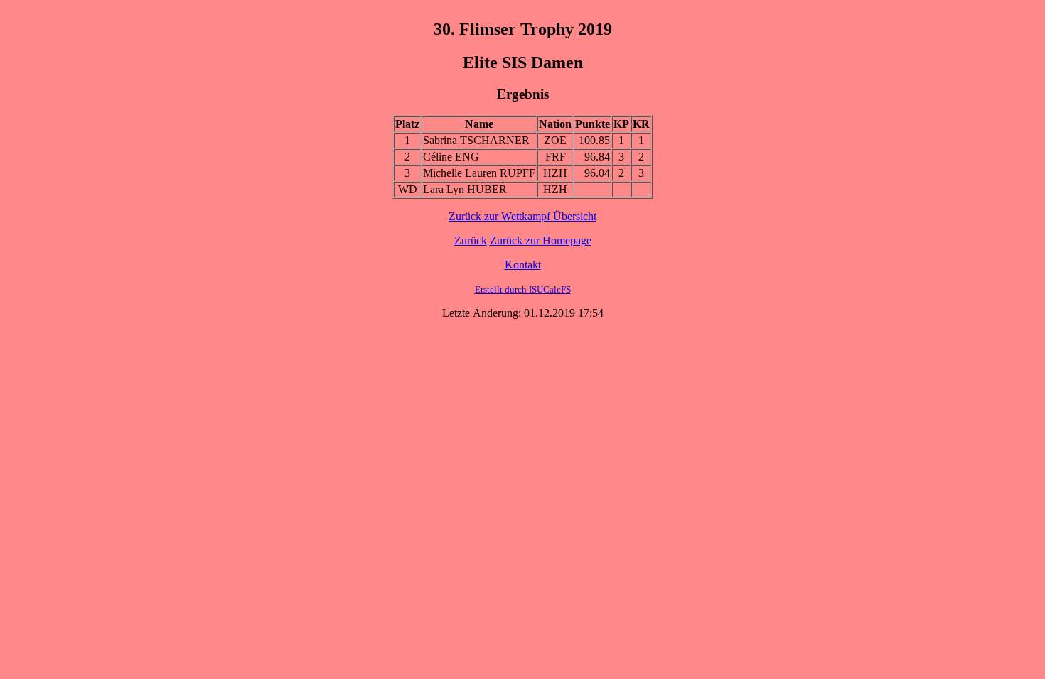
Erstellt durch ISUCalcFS (523, 289)
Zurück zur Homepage (540, 240)
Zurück (470, 240)
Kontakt (523, 265)
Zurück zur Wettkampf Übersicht (522, 216)
